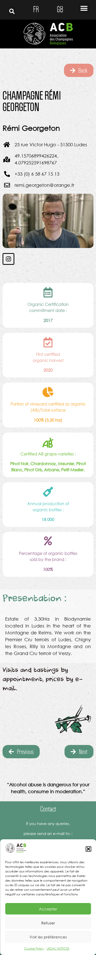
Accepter (48, 908)
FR (36, 9)
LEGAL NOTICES (58, 948)
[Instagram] (8, 259)
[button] (88, 849)
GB (60, 9)
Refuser (48, 922)
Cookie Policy (34, 948)
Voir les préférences (48, 936)
